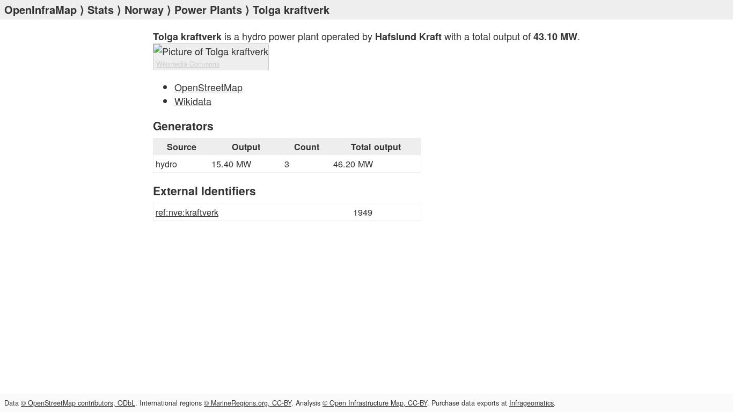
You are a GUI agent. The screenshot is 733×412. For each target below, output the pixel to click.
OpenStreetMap (208, 87)
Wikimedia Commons (187, 64)
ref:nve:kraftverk (187, 211)
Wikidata (192, 101)
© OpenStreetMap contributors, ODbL (78, 403)
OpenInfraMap (40, 9)
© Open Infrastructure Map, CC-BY (374, 403)
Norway (144, 9)
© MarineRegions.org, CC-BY (247, 403)
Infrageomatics (531, 403)
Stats (100, 9)
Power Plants (208, 9)
